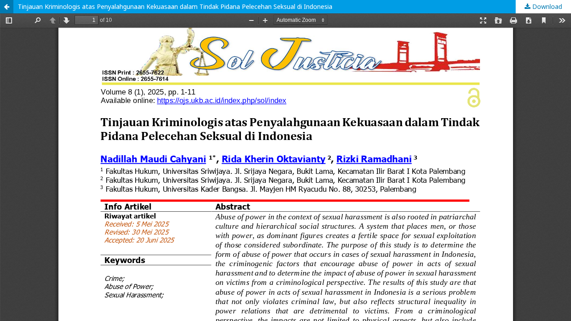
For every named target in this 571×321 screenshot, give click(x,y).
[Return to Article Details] (6, 6)
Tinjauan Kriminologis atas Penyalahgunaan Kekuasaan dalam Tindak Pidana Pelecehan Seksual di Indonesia (175, 6)
